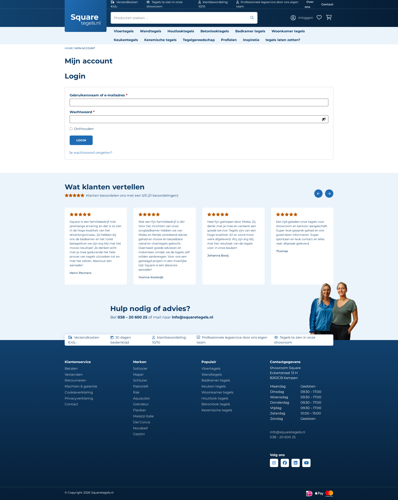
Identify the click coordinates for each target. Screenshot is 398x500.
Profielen (229, 40)
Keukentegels (126, 40)
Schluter (140, 380)
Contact (327, 4)
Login (81, 140)
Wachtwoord (88, 112)
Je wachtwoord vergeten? (90, 153)
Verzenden (74, 375)
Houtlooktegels (180, 31)
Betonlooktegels (214, 31)
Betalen (71, 368)
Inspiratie (251, 40)
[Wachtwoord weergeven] (324, 119)
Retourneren (75, 380)
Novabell (140, 428)
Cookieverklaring (79, 392)
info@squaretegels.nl (192, 317)
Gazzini (139, 434)
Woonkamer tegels (288, 31)
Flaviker (139, 410)
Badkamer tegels (250, 31)
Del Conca (141, 422)
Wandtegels (150, 31)
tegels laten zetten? (283, 40)
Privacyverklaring (79, 398)
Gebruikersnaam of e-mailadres (104, 95)
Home (69, 48)
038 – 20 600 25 (283, 437)
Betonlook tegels (215, 404)
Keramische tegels (160, 40)
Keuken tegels (213, 386)
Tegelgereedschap (199, 40)
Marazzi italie (143, 416)
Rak (136, 392)
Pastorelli (140, 386)
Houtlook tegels (214, 398)
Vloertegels (124, 31)
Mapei (138, 375)
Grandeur (141, 404)
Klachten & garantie (81, 386)
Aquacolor (141, 398)
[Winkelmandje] (329, 18)
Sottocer (140, 368)
